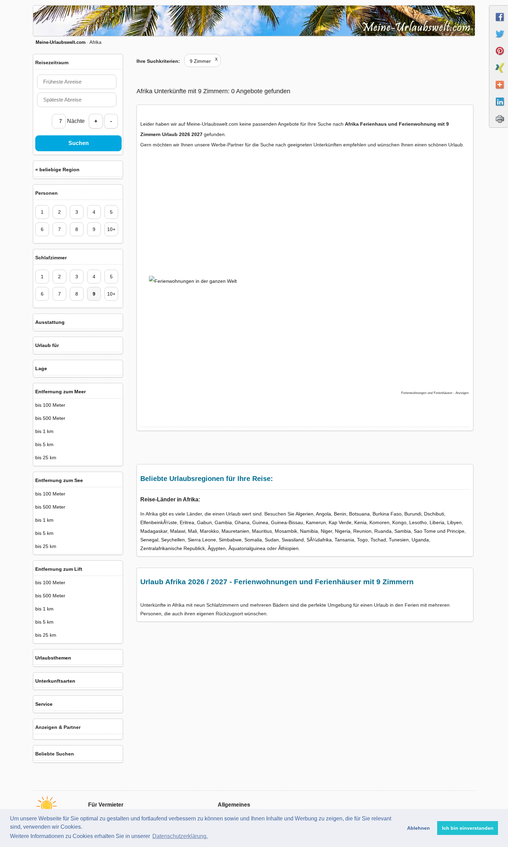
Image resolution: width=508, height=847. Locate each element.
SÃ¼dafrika (319, 539)
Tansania (344, 539)
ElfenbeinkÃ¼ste (158, 522)
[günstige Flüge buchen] (297, 320)
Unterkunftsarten (55, 681)
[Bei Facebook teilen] (499, 23)
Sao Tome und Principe (439, 531)
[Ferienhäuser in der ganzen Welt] (200, 213)
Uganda (420, 539)
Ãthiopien (288, 548)
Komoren (379, 522)
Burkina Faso (387, 514)
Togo (362, 539)
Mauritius (262, 531)
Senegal (149, 539)
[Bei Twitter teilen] (499, 40)
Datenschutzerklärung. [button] (180, 836)
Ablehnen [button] (418, 828)
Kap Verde (340, 522)
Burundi (412, 514)
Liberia (437, 522)
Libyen (454, 522)
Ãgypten (217, 548)
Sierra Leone (202, 539)
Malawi (177, 531)
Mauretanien (235, 531)
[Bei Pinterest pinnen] (499, 57)
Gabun (204, 522)
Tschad (378, 539)
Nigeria (342, 531)
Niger (326, 531)
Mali (192, 531)
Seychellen (173, 539)
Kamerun (316, 522)
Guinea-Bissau (287, 522)
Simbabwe (230, 539)
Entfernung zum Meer (60, 391)
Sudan (272, 539)
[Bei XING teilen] (499, 74)
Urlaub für (47, 345)
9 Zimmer (204, 61)
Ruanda (383, 531)
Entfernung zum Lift (58, 569)
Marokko (209, 531)
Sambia (402, 531)
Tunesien (399, 539)
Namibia (309, 531)
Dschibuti (434, 514)
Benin (340, 514)
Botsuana (359, 514)
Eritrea (187, 522)
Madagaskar (153, 531)
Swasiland (293, 539)
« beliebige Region (57, 169)
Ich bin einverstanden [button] (467, 828)
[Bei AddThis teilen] (499, 91)
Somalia (253, 539)
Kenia (360, 522)
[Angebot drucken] (499, 124)
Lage (41, 368)
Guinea (260, 522)
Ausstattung (50, 322)
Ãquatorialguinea (246, 548)
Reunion (362, 531)
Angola (323, 514)
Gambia (223, 522)
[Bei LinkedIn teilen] (499, 107)
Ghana (242, 522)
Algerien (304, 514)
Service (44, 704)
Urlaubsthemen (53, 658)
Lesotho (418, 522)
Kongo (399, 522)
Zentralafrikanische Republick (172, 548)
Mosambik (286, 531)
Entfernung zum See (59, 480)
